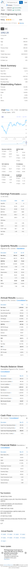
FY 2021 (3, 537)
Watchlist (22, 23)
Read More (7, 559)
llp (1, 523)
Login (25, 2)
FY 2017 (3, 541)
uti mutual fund (6, 516)
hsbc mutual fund (6, 508)
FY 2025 (3, 534)
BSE (6, 28)
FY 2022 (22, 534)
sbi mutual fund (6, 496)
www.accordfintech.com (8, 564)
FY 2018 (22, 537)
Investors (17, 5)
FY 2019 (16, 537)
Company (10, 5)
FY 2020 (9, 537)
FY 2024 (9, 534)
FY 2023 (16, 534)
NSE (2, 28)
